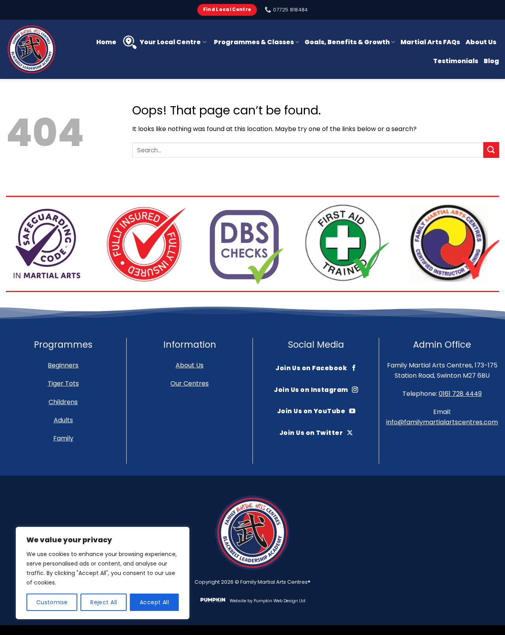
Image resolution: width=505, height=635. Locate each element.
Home (106, 42)
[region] (102, 573)
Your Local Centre (170, 42)
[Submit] (491, 149)
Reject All (103, 602)
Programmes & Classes (254, 42)
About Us (481, 42)
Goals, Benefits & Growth (347, 42)
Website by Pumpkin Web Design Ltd (267, 601)
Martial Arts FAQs (430, 42)
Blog (491, 61)
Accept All (154, 602)
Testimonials (455, 61)
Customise (52, 602)
